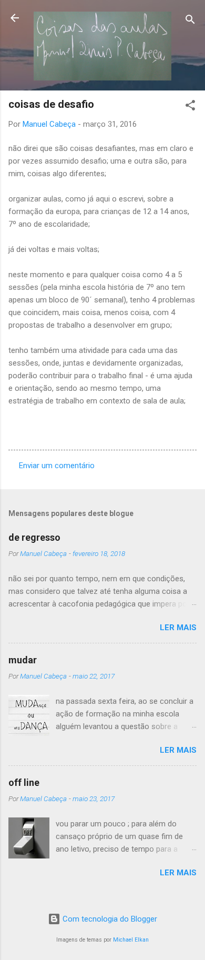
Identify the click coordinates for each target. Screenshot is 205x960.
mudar (22, 659)
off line (23, 782)
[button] (190, 107)
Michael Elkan (131, 939)
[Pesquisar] (190, 21)
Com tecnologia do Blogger (108, 919)
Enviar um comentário (57, 465)
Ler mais (178, 627)
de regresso (34, 537)
